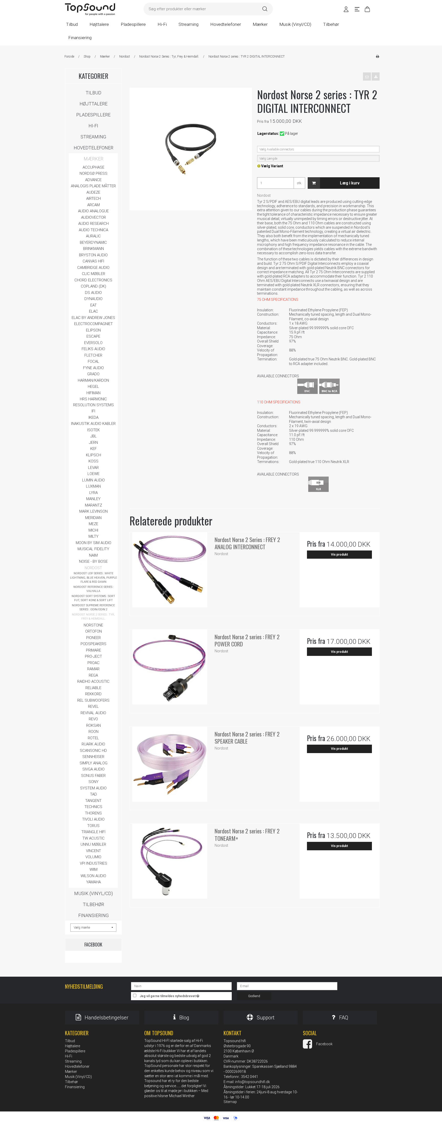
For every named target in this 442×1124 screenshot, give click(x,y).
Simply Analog (93, 763)
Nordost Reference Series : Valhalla (93, 589)
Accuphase (93, 167)
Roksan (93, 725)
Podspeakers (93, 644)
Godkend (254, 996)
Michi (93, 530)
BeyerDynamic (93, 242)
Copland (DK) (93, 286)
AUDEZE (93, 192)
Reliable (93, 688)
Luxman (93, 486)
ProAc (93, 662)
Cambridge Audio (93, 267)
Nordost (93, 568)
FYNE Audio (93, 368)
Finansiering (93, 915)
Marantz (93, 505)
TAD (93, 794)
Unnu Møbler (93, 844)
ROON (93, 731)
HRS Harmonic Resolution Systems (93, 402)
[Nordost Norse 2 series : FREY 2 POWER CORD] (169, 669)
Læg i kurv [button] (350, 183)
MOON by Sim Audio (93, 543)
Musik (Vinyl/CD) (93, 893)
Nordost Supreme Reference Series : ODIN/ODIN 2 (93, 607)
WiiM (93, 869)
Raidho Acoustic (93, 681)
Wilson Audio (93, 876)
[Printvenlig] (377, 56)
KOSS (93, 461)
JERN (93, 442)
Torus (93, 825)
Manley (93, 499)
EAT (93, 305)
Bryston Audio (93, 255)
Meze (93, 524)
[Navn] (181, 986)
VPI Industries (93, 863)
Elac (93, 311)
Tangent (93, 800)
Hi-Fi (93, 125)
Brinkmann (93, 248)
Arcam (93, 205)
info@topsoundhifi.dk (252, 1082)
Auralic (93, 236)
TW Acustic (93, 838)
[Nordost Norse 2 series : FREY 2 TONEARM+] (169, 863)
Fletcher (93, 355)
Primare (93, 650)
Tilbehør (93, 904)
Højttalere (93, 103)
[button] (367, 76)
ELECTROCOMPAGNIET (93, 324)
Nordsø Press (93, 173)
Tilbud (93, 92)
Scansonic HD (93, 750)
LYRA (93, 492)
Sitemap (230, 1102)
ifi (93, 411)
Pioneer (93, 637)
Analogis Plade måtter (93, 186)
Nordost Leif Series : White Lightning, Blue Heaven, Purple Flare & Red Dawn (93, 577)
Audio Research (93, 223)
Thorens (93, 813)
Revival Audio (93, 713)
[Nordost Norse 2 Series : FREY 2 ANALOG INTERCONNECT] (169, 572)
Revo (93, 719)
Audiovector (93, 217)
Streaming (93, 136)
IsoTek (93, 430)
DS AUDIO (93, 292)
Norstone (93, 625)
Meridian (93, 517)
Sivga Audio (93, 769)
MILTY (93, 536)
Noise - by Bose (93, 561)
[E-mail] (287, 986)
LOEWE (93, 473)
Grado (93, 374)
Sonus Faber (93, 775)
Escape (93, 336)
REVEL (93, 706)
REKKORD (93, 694)
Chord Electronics (93, 280)
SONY (93, 781)
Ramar (93, 669)
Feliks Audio (93, 349)
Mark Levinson (93, 511)
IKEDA (93, 417)
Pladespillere (93, 114)
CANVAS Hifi (93, 261)
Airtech (93, 198)
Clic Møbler (93, 273)
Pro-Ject (93, 656)
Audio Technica (93, 230)
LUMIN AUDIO (93, 480)
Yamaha (93, 882)
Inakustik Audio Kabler (93, 423)
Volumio (93, 857)
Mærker (93, 158)
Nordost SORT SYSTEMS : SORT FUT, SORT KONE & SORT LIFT (93, 598)
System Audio (93, 788)
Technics (93, 807)
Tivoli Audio (93, 819)
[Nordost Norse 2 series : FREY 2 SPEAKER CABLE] (169, 767)
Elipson (93, 330)
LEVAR (93, 467)
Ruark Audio (93, 744)
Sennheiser (93, 756)
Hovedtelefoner (93, 147)
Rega (93, 675)
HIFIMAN (93, 393)
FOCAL (93, 361)
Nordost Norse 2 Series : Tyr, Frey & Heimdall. (93, 617)
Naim (93, 555)
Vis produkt (339, 554)
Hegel (93, 386)
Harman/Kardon (93, 380)
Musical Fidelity (93, 549)
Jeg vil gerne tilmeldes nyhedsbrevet (186, 995)
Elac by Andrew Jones (93, 317)
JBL (93, 436)
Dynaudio (93, 298)
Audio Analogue (93, 211)
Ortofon (93, 631)
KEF (93, 448)
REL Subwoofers (93, 700)
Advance (93, 180)
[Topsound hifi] (90, 9)
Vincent (93, 850)
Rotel (93, 738)
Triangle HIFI (93, 832)
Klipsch (93, 455)
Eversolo (93, 342)
